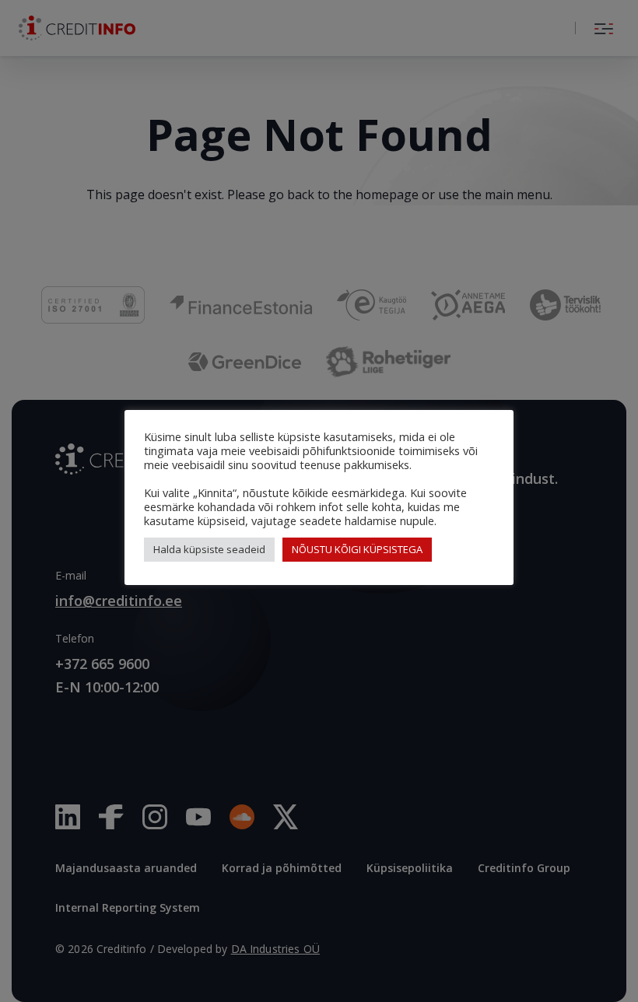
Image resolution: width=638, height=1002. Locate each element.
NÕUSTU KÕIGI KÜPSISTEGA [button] (357, 549)
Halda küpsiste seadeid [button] (209, 549)
